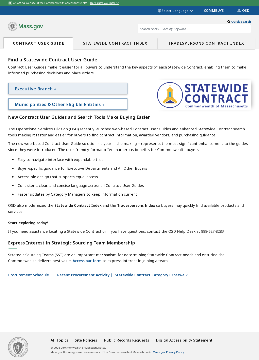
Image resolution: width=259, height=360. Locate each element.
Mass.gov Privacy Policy (168, 352)
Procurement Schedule (29, 274)
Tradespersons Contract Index (206, 43)
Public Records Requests (126, 340)
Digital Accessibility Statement (184, 340)
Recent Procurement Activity (83, 274)
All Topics (59, 340)
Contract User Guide (39, 43)
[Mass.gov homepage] (18, 346)
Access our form (87, 260)
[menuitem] (38, 43)
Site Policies (86, 340)
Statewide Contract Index (115, 43)
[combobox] (194, 28)
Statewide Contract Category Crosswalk (151, 274)
